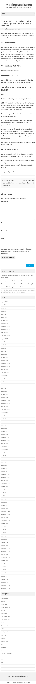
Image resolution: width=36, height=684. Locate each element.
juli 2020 (3, 526)
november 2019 (5, 551)
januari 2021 (4, 508)
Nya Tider (3, 635)
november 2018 (5, 588)
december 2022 (5, 437)
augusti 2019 (4, 560)
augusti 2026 (4, 301)
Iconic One (9, 682)
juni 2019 (3, 566)
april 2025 (3, 351)
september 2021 (5, 483)
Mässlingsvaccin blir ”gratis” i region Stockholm (14, 280)
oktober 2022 (4, 443)
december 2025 (5, 326)
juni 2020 (3, 529)
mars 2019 (4, 576)
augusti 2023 (4, 412)
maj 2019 (3, 570)
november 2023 (5, 403)
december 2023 (5, 400)
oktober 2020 (4, 517)
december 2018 (5, 585)
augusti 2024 (4, 375)
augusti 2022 (4, 449)
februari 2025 (4, 357)
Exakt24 (3, 610)
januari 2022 (4, 471)
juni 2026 (3, 308)
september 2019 (5, 557)
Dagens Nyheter (5, 607)
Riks (2, 644)
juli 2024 (3, 379)
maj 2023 (3, 422)
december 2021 (5, 474)
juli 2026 (3, 305)
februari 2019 (4, 579)
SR (18, 172)
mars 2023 (4, 428)
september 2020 (5, 520)
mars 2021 (4, 502)
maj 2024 (3, 385)
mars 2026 (4, 317)
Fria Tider (3, 622)
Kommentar (4, 201)
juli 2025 (3, 342)
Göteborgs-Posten (6, 625)
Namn (3, 223)
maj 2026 (3, 311)
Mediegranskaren (19, 4)
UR (1, 669)
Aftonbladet (4, 598)
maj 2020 (3, 533)
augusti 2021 (4, 486)
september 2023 (5, 409)
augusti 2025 (4, 338)
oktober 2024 (4, 369)
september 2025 (5, 335)
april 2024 (3, 388)
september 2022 (5, 446)
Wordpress (27, 682)
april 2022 (3, 462)
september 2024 (5, 372)
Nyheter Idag (4, 641)
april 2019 (3, 573)
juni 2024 (3, 382)
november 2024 (5, 366)
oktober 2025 (4, 332)
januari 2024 (4, 397)
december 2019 (5, 548)
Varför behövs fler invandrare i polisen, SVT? (26, 183)
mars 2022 (4, 465)
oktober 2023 (4, 406)
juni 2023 (3, 419)
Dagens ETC (4, 604)
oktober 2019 (4, 554)
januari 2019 (4, 582)
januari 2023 (4, 434)
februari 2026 (4, 320)
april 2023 (3, 425)
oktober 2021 (4, 480)
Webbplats (4, 239)
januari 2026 (4, 323)
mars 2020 (4, 539)
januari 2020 (4, 545)
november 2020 (5, 514)
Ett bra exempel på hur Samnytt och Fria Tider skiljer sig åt (17, 284)
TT (2, 659)
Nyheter (3, 638)
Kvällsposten (4, 629)
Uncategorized (5, 666)
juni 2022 (3, 455)
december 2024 (5, 363)
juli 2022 (3, 452)
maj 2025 (3, 348)
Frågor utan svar (5, 619)
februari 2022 (4, 468)
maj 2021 (3, 496)
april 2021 (3, 499)
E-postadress (5, 231)
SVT (20, 172)
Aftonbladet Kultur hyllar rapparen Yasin (12, 287)
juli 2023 (3, 415)
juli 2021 (3, 489)
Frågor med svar (11, 172)
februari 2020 (4, 542)
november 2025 (5, 329)
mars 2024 (4, 391)
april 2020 (3, 536)
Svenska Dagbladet (6, 653)
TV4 (2, 662)
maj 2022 (3, 459)
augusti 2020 (4, 523)
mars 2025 (4, 354)
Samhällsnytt (4, 647)
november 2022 (5, 440)
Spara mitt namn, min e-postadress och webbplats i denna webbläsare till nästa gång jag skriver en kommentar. (16, 251)
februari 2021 (4, 505)
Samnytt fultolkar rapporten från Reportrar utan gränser (9, 183)
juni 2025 (3, 345)
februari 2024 (4, 394)
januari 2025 (4, 360)
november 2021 (5, 477)
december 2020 (5, 511)
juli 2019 (3, 563)
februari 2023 (4, 431)
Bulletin (3, 601)
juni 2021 (3, 492)
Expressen (4, 613)
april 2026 (3, 314)
